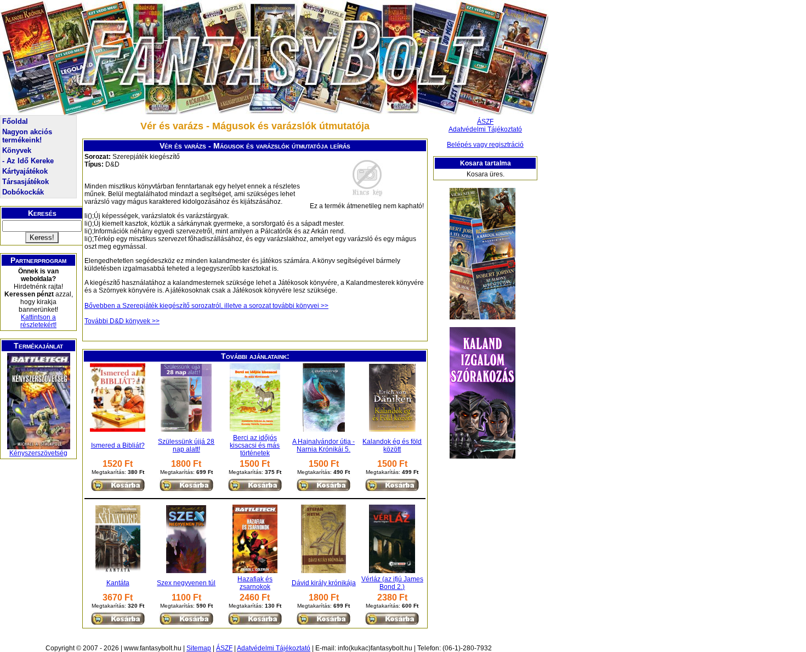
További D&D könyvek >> (122, 321)
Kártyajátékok (25, 171)
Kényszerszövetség (38, 453)
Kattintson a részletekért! (38, 321)
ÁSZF (485, 121)
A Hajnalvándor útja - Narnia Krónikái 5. (323, 445)
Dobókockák (23, 192)
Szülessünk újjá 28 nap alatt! (186, 445)
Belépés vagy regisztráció (485, 144)
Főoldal (15, 121)
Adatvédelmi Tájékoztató (485, 129)
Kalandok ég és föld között (392, 445)
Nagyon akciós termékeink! (27, 136)
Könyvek (16, 150)
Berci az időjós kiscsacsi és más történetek (255, 445)
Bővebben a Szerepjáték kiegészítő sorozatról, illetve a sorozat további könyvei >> (206, 306)
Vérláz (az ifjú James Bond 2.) (392, 583)
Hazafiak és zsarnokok (255, 583)
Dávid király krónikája (324, 583)
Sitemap (198, 648)
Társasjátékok (25, 182)
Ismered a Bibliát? (118, 445)
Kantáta (117, 583)
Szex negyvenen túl (186, 583)
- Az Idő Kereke (28, 161)
